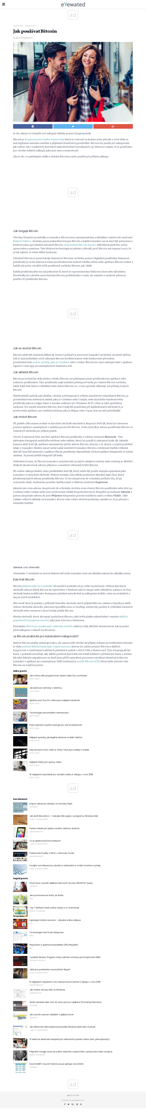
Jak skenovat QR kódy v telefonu (46, 687)
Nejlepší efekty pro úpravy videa (45, 762)
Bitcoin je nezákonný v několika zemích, (49, 626)
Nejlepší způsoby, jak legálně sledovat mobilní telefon (56, 737)
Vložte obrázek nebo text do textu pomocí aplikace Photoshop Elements (66, 1002)
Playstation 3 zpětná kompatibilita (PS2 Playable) (54, 944)
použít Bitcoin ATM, (88, 661)
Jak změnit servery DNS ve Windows (47, 989)
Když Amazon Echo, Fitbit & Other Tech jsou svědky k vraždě (59, 749)
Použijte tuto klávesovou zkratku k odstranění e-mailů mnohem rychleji (65, 865)
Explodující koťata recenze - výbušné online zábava (55, 920)
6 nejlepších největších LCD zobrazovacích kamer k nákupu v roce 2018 (65, 981)
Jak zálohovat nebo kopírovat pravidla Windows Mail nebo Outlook (62, 1026)
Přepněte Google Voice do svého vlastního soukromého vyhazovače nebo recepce (71, 1051)
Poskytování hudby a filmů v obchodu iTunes (52, 853)
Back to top (73, 1095)
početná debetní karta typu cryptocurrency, (46, 646)
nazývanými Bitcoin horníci (80, 244)
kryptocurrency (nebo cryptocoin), (44, 139)
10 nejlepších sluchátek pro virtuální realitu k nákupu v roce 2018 (61, 774)
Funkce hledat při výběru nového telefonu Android (54, 828)
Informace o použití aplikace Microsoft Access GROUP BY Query (61, 883)
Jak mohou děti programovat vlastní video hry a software (58, 675)
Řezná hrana (31, 26)
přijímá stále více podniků (37, 586)
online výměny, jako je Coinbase (51, 362)
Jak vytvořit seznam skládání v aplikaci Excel (51, 1014)
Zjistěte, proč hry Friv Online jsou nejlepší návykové (55, 700)
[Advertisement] (73, 289)
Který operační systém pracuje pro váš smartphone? (56, 725)
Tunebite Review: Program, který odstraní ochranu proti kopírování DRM (65, 957)
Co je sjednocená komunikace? (45, 840)
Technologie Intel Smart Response (47, 932)
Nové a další (18, 26)
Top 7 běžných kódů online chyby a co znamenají (54, 907)
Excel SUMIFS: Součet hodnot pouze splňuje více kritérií (56, 1064)
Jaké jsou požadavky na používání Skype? (50, 969)
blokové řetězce (22, 241)
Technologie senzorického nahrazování (49, 712)
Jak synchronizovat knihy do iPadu (46, 895)
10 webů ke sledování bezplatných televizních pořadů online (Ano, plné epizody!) (70, 1039)
